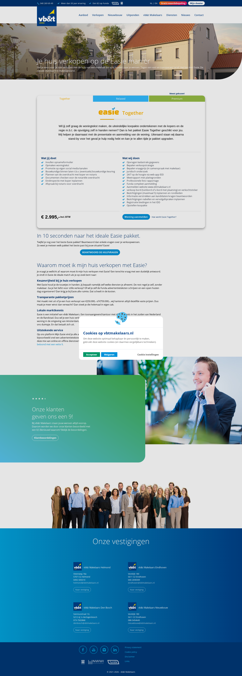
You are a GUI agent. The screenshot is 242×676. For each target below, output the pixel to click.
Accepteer (91, 354)
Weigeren (109, 354)
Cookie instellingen (148, 354)
